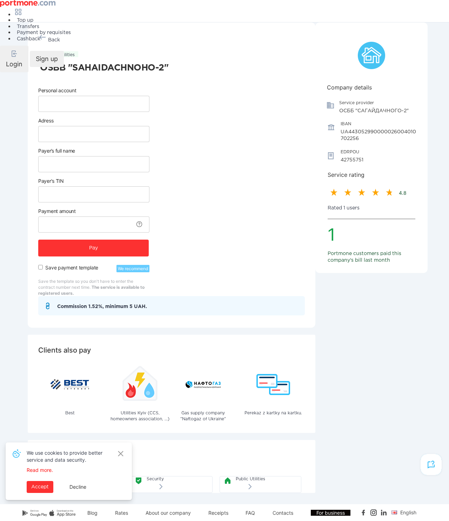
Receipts (218, 513)
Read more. (40, 470)
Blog (92, 513)
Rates (121, 513)
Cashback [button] (28, 39)
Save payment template (71, 267)
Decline (77, 487)
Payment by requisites (44, 33)
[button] (14, 59)
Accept (40, 487)
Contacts (283, 513)
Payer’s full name (56, 151)
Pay (93, 248)
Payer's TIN (51, 181)
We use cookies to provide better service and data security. (64, 456)
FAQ (250, 513)
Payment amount (57, 211)
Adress (45, 120)
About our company (168, 513)
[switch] (40, 267)
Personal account (57, 90)
